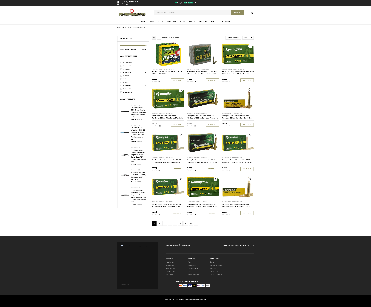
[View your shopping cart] (252, 12)
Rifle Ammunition (168, 113)
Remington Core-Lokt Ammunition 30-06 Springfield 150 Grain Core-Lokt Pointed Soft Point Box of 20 (167, 162)
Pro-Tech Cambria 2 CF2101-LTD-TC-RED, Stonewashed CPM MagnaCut (138, 175)
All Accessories (127, 62)
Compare (180, 50)
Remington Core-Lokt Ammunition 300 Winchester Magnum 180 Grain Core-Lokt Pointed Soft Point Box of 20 (236, 206)
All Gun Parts (127, 72)
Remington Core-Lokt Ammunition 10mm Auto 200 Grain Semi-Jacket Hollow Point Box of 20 (238, 73)
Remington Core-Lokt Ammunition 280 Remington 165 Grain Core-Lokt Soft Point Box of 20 (236, 118)
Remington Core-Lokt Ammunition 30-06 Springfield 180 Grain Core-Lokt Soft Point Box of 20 (167, 206)
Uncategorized (127, 92)
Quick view (180, 55)
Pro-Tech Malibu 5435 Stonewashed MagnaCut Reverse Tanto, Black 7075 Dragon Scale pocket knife (138, 156)
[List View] (159, 38)
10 (191, 223)
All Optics (126, 76)
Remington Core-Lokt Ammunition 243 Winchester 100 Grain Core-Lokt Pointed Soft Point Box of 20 (203, 118)
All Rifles (125, 82)
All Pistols (126, 79)
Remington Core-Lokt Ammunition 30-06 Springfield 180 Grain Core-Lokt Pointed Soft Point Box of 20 (237, 162)
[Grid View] (154, 38)
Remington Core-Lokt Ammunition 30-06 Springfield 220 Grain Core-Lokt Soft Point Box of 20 (202, 206)
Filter (144, 49)
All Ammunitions (157, 69)
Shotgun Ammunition (169, 69)
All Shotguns (127, 85)
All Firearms (126, 69)
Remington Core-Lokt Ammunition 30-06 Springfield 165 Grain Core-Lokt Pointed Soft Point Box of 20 (202, 162)
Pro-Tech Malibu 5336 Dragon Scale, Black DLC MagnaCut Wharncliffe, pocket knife (138, 112)
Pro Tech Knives (128, 89)
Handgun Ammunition (238, 69)
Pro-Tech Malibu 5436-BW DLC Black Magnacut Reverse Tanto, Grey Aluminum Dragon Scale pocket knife (138, 196)
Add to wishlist (181, 46)
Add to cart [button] (177, 80)
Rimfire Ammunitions (203, 69)
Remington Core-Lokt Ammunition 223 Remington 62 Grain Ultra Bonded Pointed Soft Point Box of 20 (167, 118)
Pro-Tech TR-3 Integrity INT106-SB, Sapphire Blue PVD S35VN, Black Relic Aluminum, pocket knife (138, 133)
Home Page (120, 27)
